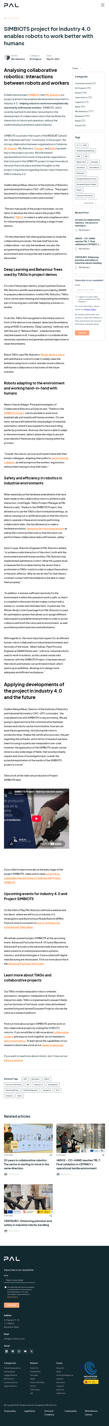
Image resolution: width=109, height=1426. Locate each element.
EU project (35, 1079)
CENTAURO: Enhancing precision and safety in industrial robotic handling (88, 260)
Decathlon (81, 168)
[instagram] (19, 1351)
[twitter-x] (31, 1351)
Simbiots (9, 1096)
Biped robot (81, 162)
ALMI (85, 145)
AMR (25, 1079)
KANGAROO (35, 1372)
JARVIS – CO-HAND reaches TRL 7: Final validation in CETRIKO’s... (88, 241)
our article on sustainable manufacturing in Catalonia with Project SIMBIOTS (32, 878)
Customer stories (83, 83)
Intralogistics (53, 1085)
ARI (86, 156)
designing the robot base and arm (45, 528)
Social (78, 125)
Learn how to (81, 97)
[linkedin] (6, 1351)
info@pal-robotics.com (14, 1338)
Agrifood (60, 1390)
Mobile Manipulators (12, 1368)
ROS (58, 1090)
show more (88, 203)
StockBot (34, 1375)
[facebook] (12, 1351)
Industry (59, 1379)
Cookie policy (71, 1411)
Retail (78, 120)
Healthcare (61, 1393)
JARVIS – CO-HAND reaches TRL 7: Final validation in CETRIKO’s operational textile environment (78, 1164)
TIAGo (18, 217)
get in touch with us (14, 1040)
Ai (77, 145)
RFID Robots (9, 1379)
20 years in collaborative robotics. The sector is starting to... (87, 222)
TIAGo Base (35, 1390)
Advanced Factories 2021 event (26, 963)
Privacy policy (10, 1411)
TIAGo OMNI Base (37, 1382)
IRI (5, 148)
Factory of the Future (14, 1085)
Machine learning (12, 1090)
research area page (52, 1045)
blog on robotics (13, 1060)
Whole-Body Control (52, 354)
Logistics (79, 102)
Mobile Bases (9, 1372)
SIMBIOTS (34, 94)
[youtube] (25, 1351)
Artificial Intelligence (64, 1375)
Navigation (47, 1090)
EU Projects (36, 59)
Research (79, 116)
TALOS (33, 1386)
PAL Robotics (18, 59)
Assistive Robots (11, 1382)
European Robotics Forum (87, 179)
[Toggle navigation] (102, 5)
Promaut (39, 148)
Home (9, 18)
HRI (27, 1085)
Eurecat (12, 148)
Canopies (94, 162)
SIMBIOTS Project (14, 413)
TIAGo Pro (34, 1368)
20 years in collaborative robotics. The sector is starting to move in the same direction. (26, 1164)
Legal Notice (29, 1411)
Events (46, 1079)
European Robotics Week (86, 184)
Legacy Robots (10, 1386)
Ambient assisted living (85, 151)
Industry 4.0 (38, 1085)
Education (60, 1382)
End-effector (94, 168)
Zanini (52, 148)
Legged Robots (10, 1375)
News (77, 106)
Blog (16, 18)
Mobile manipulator (30, 1090)
